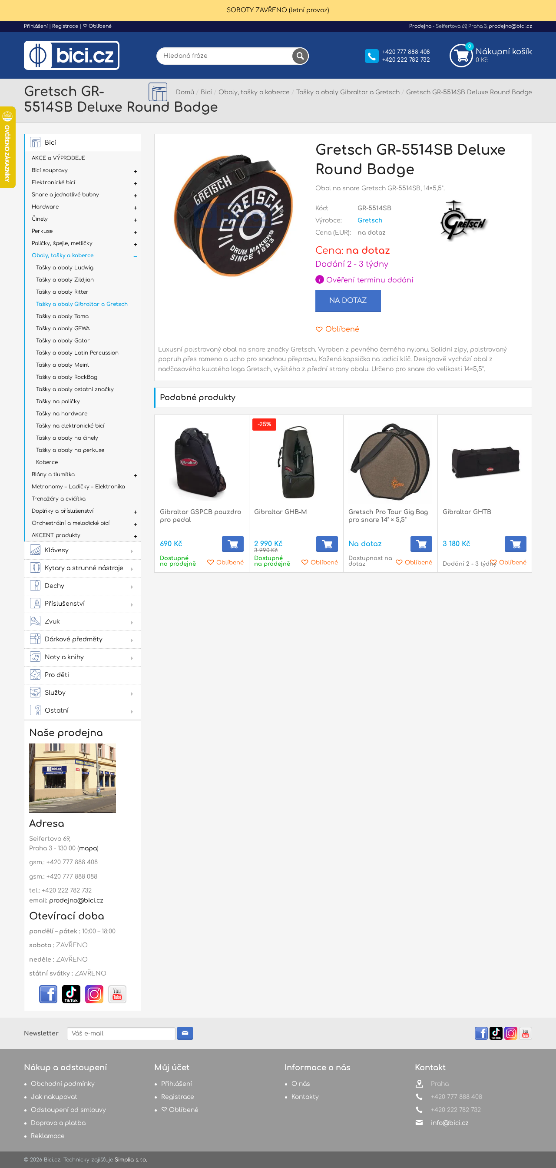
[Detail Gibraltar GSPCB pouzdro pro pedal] (202, 462)
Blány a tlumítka (53, 474)
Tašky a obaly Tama (62, 316)
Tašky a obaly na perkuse (70, 450)
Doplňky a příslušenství (62, 511)
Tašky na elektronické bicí (70, 426)
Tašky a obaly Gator (63, 341)
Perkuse (42, 231)
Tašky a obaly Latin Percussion (77, 353)
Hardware (45, 207)
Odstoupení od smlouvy (68, 1110)
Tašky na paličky (58, 401)
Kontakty (305, 1097)
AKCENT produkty (56, 535)
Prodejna (420, 26)
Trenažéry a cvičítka (59, 499)
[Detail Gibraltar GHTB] (484, 462)
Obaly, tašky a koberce (62, 255)
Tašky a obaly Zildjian (65, 280)
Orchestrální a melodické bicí (70, 523)
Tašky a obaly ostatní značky (75, 389)
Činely (40, 219)
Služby (55, 693)
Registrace (65, 26)
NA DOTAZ (348, 301)
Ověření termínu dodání (366, 280)
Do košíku (233, 544)
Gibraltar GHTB (467, 512)
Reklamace (48, 1136)
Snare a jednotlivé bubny (65, 195)
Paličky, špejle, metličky (62, 243)
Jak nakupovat (54, 1097)
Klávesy (57, 550)
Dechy (54, 586)
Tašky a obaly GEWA (62, 328)
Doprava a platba (58, 1123)
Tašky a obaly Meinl (62, 365)
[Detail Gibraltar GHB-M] (296, 462)
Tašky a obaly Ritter (62, 292)
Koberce (47, 462)
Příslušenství (65, 604)
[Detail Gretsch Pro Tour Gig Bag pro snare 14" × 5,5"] (390, 462)
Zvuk (52, 621)
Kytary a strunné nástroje (84, 568)
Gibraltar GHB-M (280, 512)
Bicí (50, 142)
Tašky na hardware (61, 414)
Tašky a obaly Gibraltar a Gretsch (82, 304)
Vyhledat (300, 56)
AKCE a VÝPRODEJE (58, 158)
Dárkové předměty (74, 639)
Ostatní (57, 710)
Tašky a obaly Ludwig (64, 268)
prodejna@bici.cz (510, 26)
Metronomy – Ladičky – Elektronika (78, 487)
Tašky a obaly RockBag (66, 377)
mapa (88, 848)
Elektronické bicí (53, 182)
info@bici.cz (450, 1123)
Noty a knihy (64, 657)
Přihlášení (36, 26)
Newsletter (41, 1033)
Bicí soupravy (50, 170)
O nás (300, 1084)
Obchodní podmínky (63, 1084)
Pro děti (57, 675)
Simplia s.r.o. (131, 1160)
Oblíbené (99, 26)
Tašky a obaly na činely (67, 438)
